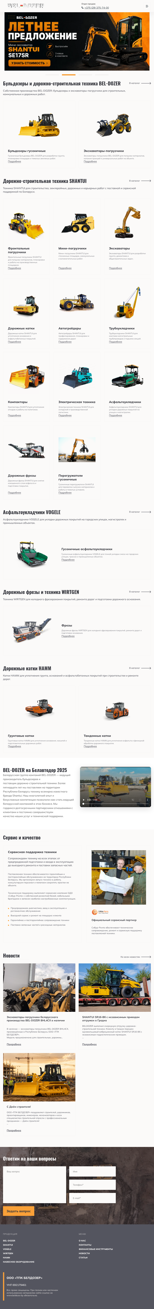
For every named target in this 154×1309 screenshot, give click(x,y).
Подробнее (14, 1044)
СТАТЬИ (83, 1257)
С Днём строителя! (19, 1106)
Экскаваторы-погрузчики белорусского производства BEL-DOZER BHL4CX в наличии (36, 1018)
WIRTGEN (8, 1253)
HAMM (6, 1257)
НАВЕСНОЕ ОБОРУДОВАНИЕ (18, 1261)
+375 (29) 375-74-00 (97, 7)
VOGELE (7, 1249)
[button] (52, 74)
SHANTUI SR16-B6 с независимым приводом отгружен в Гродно (111, 1018)
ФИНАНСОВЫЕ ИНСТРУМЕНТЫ (96, 1249)
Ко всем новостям (130, 957)
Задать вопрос (19, 1211)
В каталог (134, 83)
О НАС (82, 1240)
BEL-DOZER (9, 1240)
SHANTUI (8, 1245)
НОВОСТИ (84, 1253)
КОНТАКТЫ (85, 1245)
